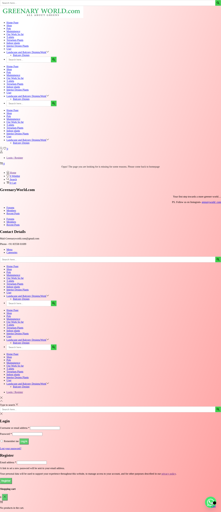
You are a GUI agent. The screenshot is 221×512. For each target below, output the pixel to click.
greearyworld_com (211, 202)
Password (6, 434)
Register (6, 480)
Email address (8, 462)
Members (11, 210)
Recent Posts (13, 213)
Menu (9, 249)
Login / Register (14, 157)
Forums (10, 207)
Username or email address (14, 428)
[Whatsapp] (210, 502)
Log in (24, 441)
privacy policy (168, 473)
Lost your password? (10, 448)
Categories (11, 252)
